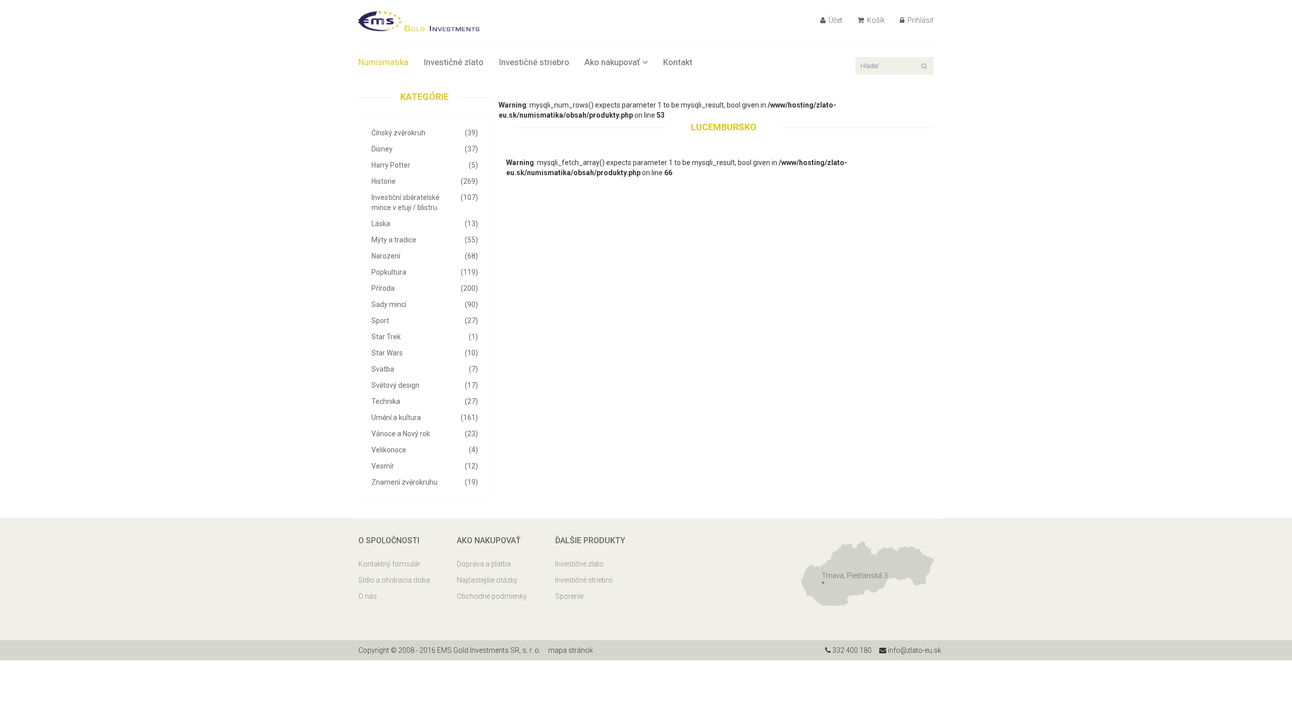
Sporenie (569, 596)
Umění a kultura (424, 417)
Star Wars (424, 353)
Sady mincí (424, 304)
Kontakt (677, 62)
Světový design (424, 385)
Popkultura (424, 272)
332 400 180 (851, 650)
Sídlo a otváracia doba (394, 580)
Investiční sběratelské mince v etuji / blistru (424, 202)
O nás (367, 596)
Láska (424, 224)
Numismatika (383, 62)
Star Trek (424, 337)
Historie (424, 181)
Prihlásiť (920, 20)
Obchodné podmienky (492, 596)
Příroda (424, 288)
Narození (424, 256)
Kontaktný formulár (389, 564)
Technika (424, 401)
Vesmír (424, 466)
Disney (424, 149)
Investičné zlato (453, 62)
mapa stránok (570, 650)
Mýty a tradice (424, 240)
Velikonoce (424, 450)
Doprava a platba (484, 564)
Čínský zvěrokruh (424, 133)
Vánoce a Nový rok (424, 434)
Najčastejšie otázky (487, 580)
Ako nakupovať (612, 62)
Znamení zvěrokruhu (424, 482)
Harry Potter (424, 165)
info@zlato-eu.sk (913, 650)
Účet (834, 20)
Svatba (424, 369)
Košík (875, 20)
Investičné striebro (534, 62)
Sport (424, 321)
